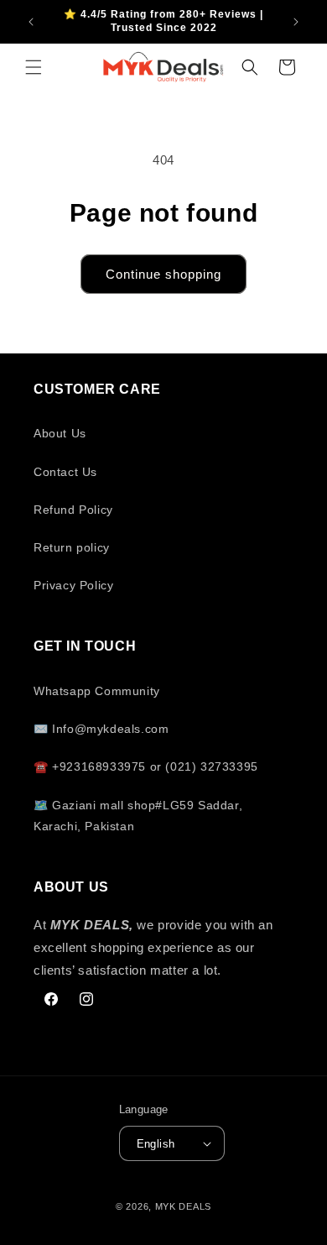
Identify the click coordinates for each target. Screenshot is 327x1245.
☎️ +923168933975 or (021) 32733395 (146, 766)
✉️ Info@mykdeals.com (101, 728)
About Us (60, 433)
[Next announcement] (296, 21)
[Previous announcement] (31, 21)
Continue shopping (163, 274)
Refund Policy (73, 509)
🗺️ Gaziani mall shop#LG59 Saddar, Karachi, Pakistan (138, 815)
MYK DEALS (183, 1206)
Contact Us (65, 472)
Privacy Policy (73, 585)
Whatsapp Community (97, 691)
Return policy (72, 547)
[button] (33, 67)
